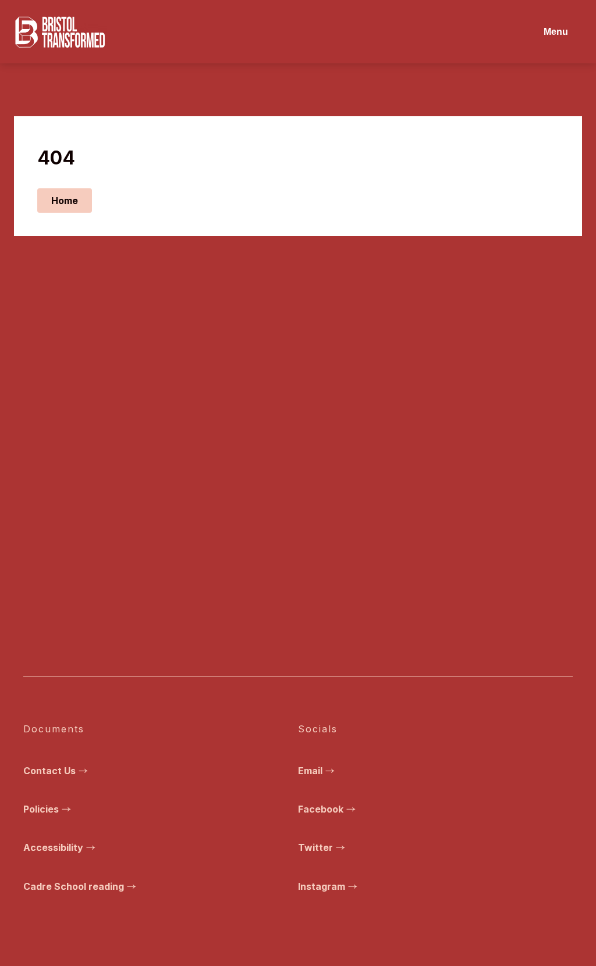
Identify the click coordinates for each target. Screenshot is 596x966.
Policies (41, 809)
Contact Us (49, 771)
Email (310, 771)
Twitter (315, 847)
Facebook (320, 809)
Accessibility (53, 847)
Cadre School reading (73, 886)
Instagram (321, 886)
